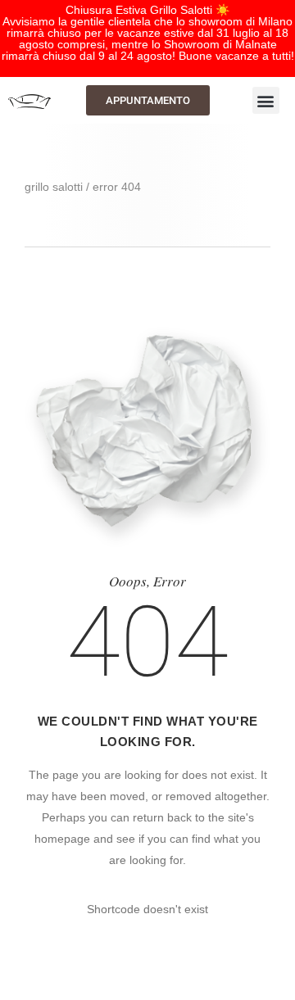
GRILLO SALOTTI (54, 186)
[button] (265, 100)
